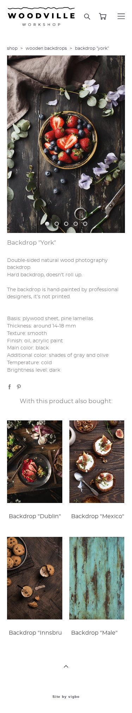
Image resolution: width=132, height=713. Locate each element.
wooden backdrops (46, 48)
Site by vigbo (66, 697)
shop (12, 48)
